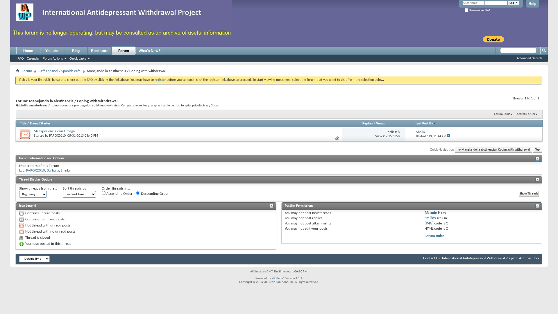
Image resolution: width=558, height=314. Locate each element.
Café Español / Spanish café (60, 71)
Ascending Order (119, 194)
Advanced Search (529, 58)
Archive (525, 258)
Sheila (65, 170)
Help (532, 4)
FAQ (20, 58)
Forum (123, 51)
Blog (76, 51)
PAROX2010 (57, 136)
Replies (367, 123)
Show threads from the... (38, 188)
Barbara (53, 170)
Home (28, 51)
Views (380, 123)
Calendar (33, 58)
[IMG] (429, 223)
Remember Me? (479, 10)
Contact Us (431, 258)
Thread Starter (40, 123)
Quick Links (77, 58)
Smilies (430, 218)
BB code (431, 213)
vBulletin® (278, 278)
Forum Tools (502, 114)
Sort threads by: (75, 188)
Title (23, 123)
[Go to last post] (448, 136)
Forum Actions (53, 58)
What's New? (149, 51)
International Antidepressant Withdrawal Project (479, 258)
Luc (21, 170)
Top (537, 149)
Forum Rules (434, 236)
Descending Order (154, 194)
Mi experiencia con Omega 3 (56, 131)
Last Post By (424, 123)
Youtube (52, 51)
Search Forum (526, 114)
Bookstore (99, 51)
